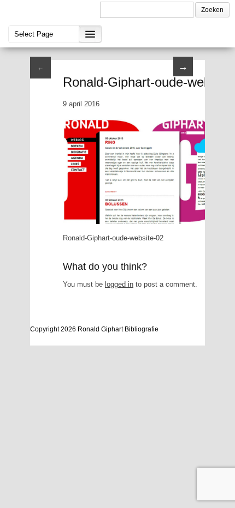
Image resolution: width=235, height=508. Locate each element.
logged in (119, 284)
